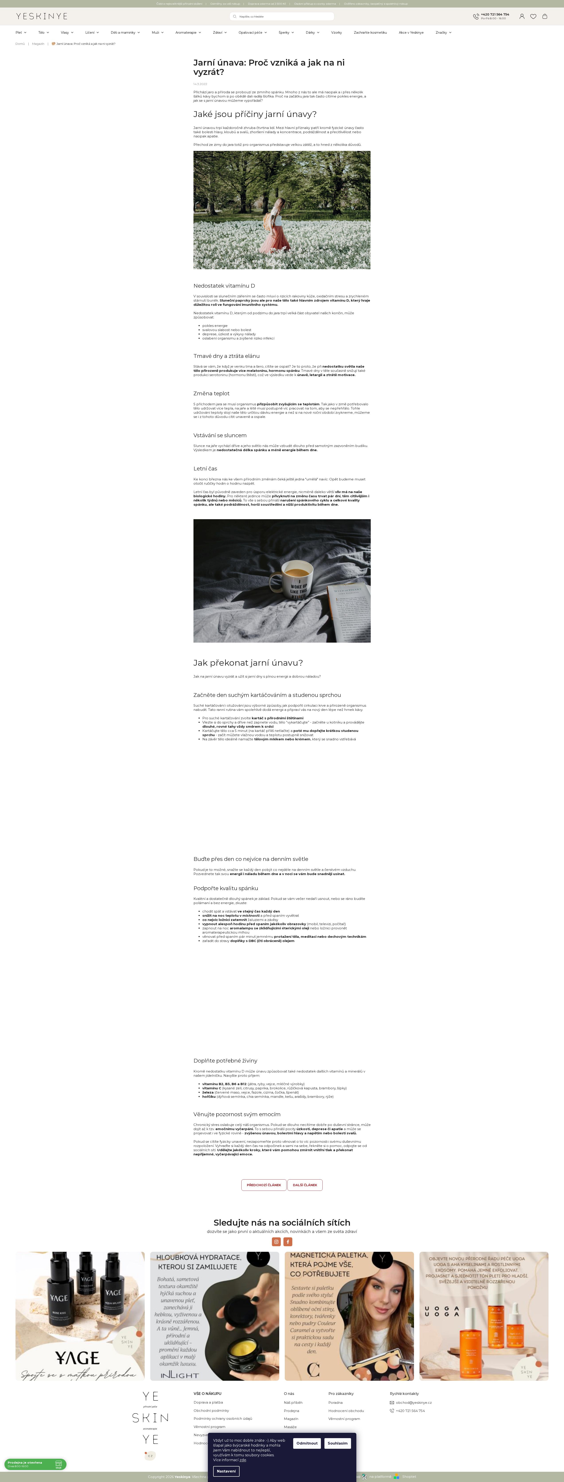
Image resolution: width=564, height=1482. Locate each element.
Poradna (335, 1402)
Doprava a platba (208, 1402)
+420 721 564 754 (495, 14)
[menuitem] (24, 32)
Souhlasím (338, 1443)
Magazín (291, 1419)
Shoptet (409, 1476)
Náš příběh (293, 1402)
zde (243, 1460)
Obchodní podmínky (211, 1410)
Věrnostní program (209, 1427)
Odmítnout (307, 1443)
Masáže (290, 1427)
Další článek (305, 1185)
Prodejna (291, 1411)
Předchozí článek (264, 1185)
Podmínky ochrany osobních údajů (223, 1418)
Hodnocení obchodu (346, 1411)
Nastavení (226, 1471)
